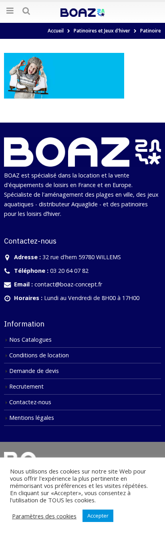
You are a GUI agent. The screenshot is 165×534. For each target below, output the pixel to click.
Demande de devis (34, 371)
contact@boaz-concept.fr (68, 284)
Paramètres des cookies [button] (44, 516)
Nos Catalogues (30, 339)
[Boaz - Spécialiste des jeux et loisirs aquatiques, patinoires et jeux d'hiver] (82, 12)
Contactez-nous (30, 402)
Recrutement (26, 386)
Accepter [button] (98, 515)
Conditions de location (39, 355)
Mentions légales (31, 417)
